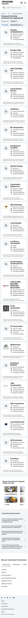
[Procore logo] (7, 2)
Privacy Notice (4, 603)
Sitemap (3, 611)
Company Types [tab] (6, 564)
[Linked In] (1, 597)
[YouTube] (13, 597)
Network (5, 3)
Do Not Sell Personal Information (7, 609)
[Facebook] (4, 598)
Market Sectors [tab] (16, 564)
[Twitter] (7, 597)
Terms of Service (4, 606)
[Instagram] (10, 597)
